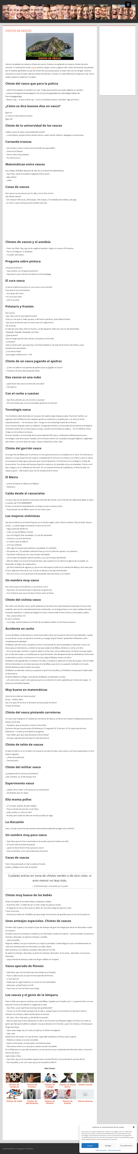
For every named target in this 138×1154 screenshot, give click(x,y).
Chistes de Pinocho (32, 1085)
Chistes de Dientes (50, 1102)
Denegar (108, 1146)
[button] (134, 1127)
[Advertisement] (49, 222)
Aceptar (90, 1146)
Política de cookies (101, 1150)
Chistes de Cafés (14, 1101)
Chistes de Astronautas (32, 1102)
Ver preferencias (126, 1146)
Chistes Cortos (85, 1084)
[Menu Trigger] (128, 5)
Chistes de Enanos (68, 1102)
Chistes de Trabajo (50, 1085)
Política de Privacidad (114, 1150)
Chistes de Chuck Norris (67, 1085)
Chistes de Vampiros (14, 1085)
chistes (34, 67)
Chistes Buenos (85, 1101)
